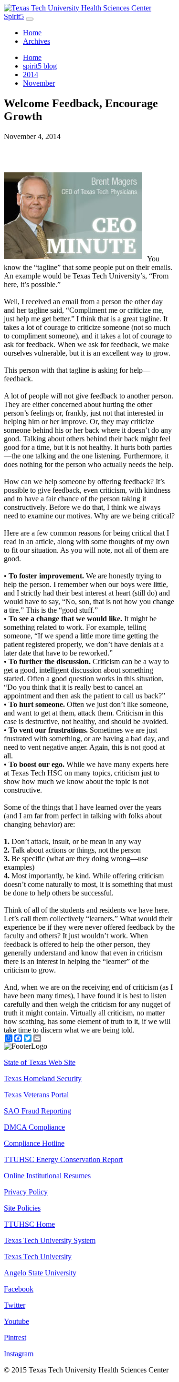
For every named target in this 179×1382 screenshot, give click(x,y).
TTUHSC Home (29, 1224)
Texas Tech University (38, 1257)
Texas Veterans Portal (36, 1095)
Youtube (16, 1321)
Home (32, 33)
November (39, 83)
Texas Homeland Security (43, 1078)
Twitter (14, 1305)
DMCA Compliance (34, 1127)
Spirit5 (14, 16)
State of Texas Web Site (39, 1062)
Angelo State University (40, 1273)
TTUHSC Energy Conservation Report (63, 1159)
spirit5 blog (40, 66)
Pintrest (15, 1337)
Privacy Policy (26, 1192)
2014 (30, 74)
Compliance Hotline (34, 1143)
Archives (36, 41)
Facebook (18, 1289)
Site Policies (22, 1208)
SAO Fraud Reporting (37, 1111)
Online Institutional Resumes (47, 1176)
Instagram (18, 1354)
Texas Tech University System (49, 1240)
